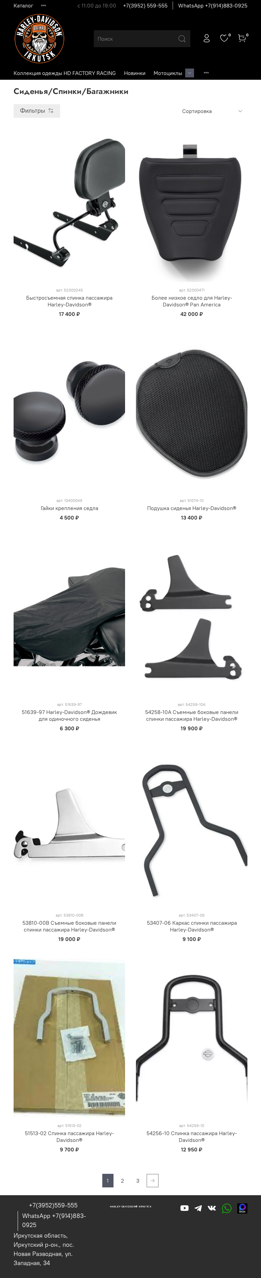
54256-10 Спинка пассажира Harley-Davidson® (191, 1136)
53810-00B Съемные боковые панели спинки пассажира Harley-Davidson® (69, 926)
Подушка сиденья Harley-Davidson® (191, 508)
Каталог (23, 5)
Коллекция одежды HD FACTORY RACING (65, 73)
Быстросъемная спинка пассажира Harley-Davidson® (69, 301)
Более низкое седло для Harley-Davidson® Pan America (192, 301)
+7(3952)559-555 (53, 1205)
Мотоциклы (168, 73)
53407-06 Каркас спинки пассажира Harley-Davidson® (192, 926)
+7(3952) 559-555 (145, 5)
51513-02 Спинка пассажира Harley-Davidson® (69, 1136)
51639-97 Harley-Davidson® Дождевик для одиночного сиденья (69, 715)
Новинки (134, 73)
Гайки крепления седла (69, 508)
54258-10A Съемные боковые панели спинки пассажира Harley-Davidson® (191, 715)
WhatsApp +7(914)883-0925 (212, 5)
